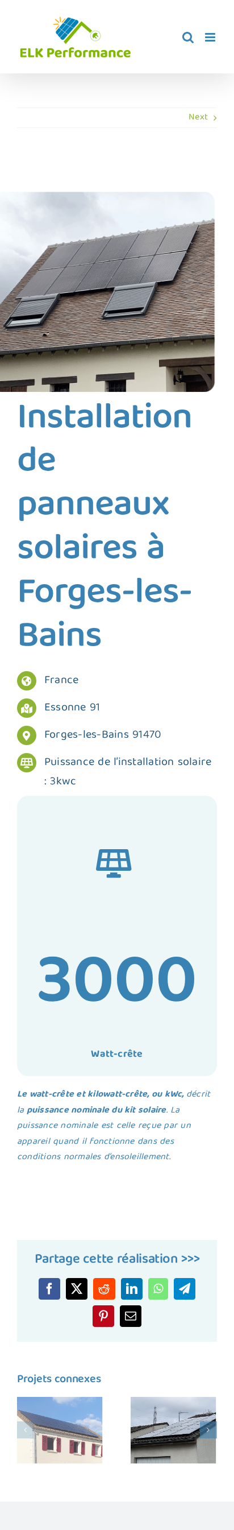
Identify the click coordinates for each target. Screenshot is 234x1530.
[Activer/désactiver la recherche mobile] (188, 37)
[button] (25, 1429)
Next (198, 118)
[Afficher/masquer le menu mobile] (211, 37)
